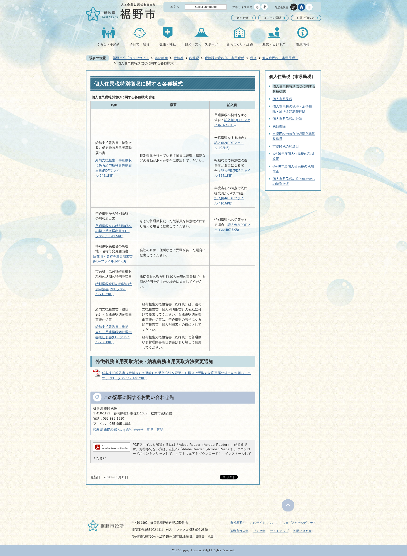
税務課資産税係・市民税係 (224, 58)
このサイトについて (264, 522)
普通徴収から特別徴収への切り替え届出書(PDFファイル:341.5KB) (113, 231)
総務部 (178, 58)
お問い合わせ (305, 18)
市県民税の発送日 (286, 146)
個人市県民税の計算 (287, 119)
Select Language (206, 6)
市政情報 (302, 44)
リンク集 (259, 531)
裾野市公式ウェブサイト (131, 58)
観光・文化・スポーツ (201, 44)
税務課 (194, 58)
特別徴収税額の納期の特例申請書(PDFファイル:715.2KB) (113, 289)
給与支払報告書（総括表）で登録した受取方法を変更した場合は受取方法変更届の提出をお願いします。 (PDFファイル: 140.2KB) (176, 375)
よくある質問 (272, 18)
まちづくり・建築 (240, 44)
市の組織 (242, 18)
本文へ (175, 6)
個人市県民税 (282, 99)
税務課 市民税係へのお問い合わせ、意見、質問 (128, 430)
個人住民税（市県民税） (280, 58)
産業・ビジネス (273, 44)
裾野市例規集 (239, 531)
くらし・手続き (108, 44)
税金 (253, 58)
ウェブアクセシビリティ (299, 522)
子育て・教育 (139, 44)
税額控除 (279, 126)
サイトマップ (279, 531)
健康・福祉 (167, 44)
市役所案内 (237, 522)
